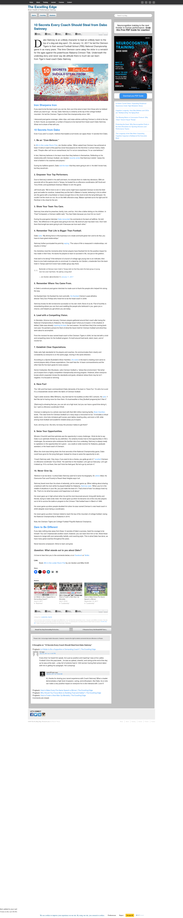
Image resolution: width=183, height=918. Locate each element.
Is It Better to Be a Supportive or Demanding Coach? (44, 598)
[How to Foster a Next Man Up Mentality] (70, 589)
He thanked (74, 296)
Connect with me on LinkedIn (150, 2)
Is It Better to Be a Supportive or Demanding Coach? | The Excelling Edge (68, 649)
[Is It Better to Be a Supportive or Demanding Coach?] (45, 589)
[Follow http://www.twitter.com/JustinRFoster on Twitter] (35, 716)
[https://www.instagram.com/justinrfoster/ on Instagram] (43, 716)
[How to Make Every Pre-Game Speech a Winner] (95, 589)
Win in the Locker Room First (46, 145)
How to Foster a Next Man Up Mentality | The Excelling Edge (63, 695)
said (40, 235)
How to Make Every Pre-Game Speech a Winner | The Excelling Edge (66, 690)
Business (52, 15)
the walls (75, 359)
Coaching (43, 15)
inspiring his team (60, 325)
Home (31, 2)
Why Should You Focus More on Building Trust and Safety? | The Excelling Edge (70, 693)
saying (66, 243)
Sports (34, 15)
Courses (61, 2)
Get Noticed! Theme (55, 721)
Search (116, 15)
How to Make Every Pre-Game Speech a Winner (94, 598)
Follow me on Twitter (142, 2)
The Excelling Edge (42, 6)
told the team (64, 165)
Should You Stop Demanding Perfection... (45, 630)
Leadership (44, 617)
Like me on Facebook (146, 2)
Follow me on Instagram (153, 2)
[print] (105, 34)
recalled (98, 459)
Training (45, 2)
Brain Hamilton (99, 412)
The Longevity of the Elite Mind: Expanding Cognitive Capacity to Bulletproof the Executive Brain (131, 136)
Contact (69, 2)
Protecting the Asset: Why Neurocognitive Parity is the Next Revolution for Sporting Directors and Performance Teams (132, 127)
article (97, 475)
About (38, 2)
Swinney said (86, 486)
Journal (53, 2)
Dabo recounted (64, 219)
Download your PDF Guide (133, 96)
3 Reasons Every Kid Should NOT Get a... (96, 630)
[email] (101, 34)
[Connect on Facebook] (31, 716)
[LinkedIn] (39, 716)
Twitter (86, 555)
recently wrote (74, 158)
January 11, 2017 (67, 277)
